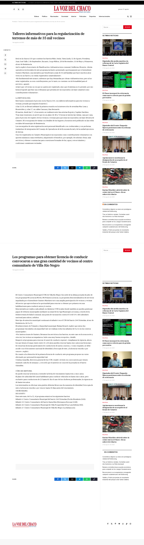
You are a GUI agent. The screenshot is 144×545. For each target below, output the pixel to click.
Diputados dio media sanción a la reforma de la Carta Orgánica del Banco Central (115, 63)
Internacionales (104, 16)
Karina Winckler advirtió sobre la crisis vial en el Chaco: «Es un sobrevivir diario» (115, 192)
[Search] (128, 16)
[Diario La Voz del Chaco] (72, 9)
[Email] (5, 64)
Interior (73, 16)
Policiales (82, 16)
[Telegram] (5, 68)
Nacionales (54, 16)
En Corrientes (111, 204)
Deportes (92, 16)
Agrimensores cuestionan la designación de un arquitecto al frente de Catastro (114, 160)
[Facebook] (5, 55)
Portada (14, 21)
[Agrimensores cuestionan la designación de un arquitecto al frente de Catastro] (117, 144)
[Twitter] (5, 59)
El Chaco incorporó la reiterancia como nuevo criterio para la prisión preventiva (53, 2)
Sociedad (64, 16)
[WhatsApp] (5, 73)
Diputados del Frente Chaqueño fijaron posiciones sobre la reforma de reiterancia (116, 128)
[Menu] (131, 16)
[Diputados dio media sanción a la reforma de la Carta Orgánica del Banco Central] (117, 47)
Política (44, 16)
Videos (36, 16)
